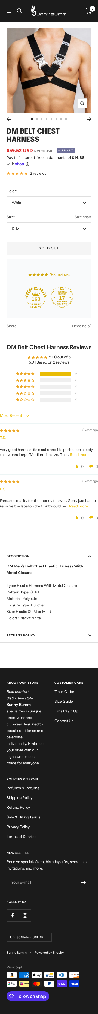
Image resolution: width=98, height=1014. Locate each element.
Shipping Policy (19, 797)
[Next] (89, 119)
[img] (9, 430)
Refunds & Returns (23, 787)
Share (12, 325)
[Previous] (9, 119)
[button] (25, 374)
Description (18, 556)
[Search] (19, 10)
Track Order (64, 691)
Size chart (83, 216)
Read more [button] (79, 454)
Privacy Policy (18, 826)
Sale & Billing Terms (24, 817)
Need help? (81, 325)
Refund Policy (18, 807)
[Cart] (88, 11)
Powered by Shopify (49, 952)
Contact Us (64, 720)
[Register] (83, 882)
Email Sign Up (66, 711)
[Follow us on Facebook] (13, 915)
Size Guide (63, 701)
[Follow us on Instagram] (25, 915)
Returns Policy (21, 635)
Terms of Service (21, 836)
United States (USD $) (26, 937)
